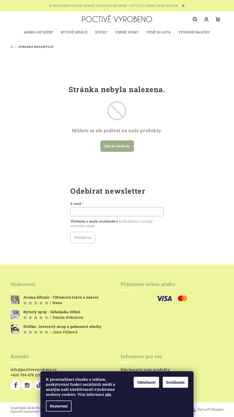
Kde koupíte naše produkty (145, 369)
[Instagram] (27, 385)
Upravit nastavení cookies (32, 411)
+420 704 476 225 (26, 374)
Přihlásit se (82, 237)
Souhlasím (175, 382)
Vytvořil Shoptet (210, 409)
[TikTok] (39, 385)
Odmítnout (146, 382)
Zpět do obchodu (117, 146)
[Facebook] (16, 385)
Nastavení (59, 406)
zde (108, 394)
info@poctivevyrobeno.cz (33, 369)
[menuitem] (38, 32)
